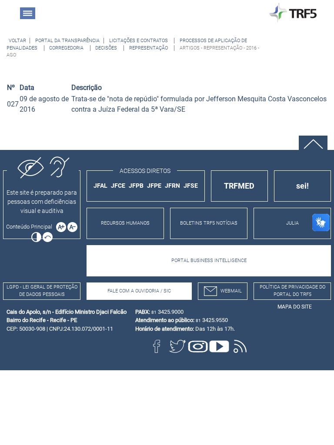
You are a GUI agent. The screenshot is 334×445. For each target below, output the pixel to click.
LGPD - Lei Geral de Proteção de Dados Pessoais (42, 290)
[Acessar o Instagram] (198, 346)
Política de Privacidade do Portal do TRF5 (292, 290)
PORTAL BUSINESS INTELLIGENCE (209, 260)
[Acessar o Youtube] (219, 346)
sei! (302, 185)
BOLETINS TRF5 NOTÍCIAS (208, 223)
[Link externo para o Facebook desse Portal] (156, 346)
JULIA (292, 223)
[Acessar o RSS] (240, 346)
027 (13, 104)
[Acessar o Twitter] (177, 346)
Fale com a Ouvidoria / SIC (139, 291)
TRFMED (239, 185)
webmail (231, 291)
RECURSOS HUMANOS (125, 223)
